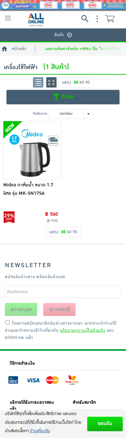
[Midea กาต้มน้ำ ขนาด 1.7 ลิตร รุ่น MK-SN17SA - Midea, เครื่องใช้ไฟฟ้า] (32, 150)
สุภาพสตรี (59, 309)
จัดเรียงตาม (40, 113)
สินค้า (59, 35)
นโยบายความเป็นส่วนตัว (82, 330)
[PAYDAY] (63, 5)
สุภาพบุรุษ (21, 309)
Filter (67, 97)
